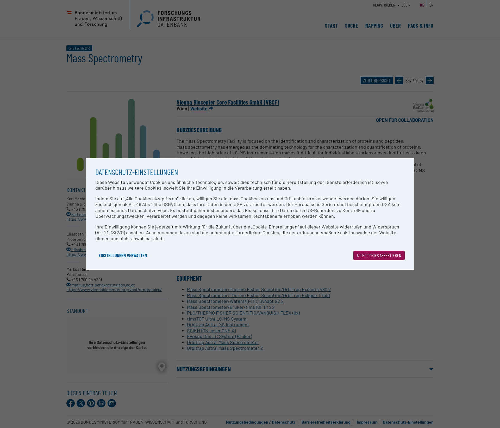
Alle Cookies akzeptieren (379, 255)
